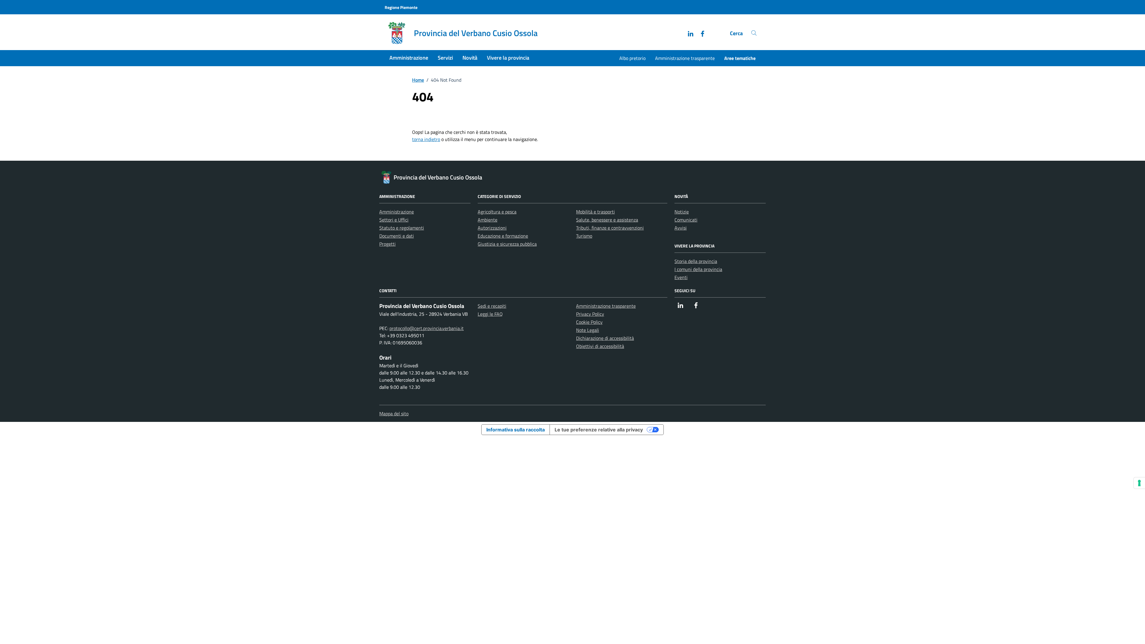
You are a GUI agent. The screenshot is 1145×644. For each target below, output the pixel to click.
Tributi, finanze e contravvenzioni (610, 227)
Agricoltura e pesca (497, 211)
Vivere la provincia (508, 58)
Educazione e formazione (503, 235)
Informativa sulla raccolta (515, 430)
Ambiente (487, 219)
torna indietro (426, 139)
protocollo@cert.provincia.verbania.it (426, 328)
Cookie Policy (589, 322)
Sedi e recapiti (492, 305)
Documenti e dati (396, 235)
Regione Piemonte (401, 7)
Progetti (387, 243)
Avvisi (680, 227)
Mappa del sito (394, 413)
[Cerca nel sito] (754, 33)
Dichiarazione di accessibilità (605, 338)
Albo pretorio (632, 58)
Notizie (681, 211)
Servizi (445, 58)
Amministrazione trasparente (685, 58)
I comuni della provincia (698, 269)
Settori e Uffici (394, 219)
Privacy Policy (590, 314)
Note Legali (587, 330)
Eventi (681, 277)
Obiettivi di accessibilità (600, 346)
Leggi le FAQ (490, 314)
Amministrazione (408, 58)
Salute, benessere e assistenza (607, 219)
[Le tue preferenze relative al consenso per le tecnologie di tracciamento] (1139, 483)
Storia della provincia (695, 261)
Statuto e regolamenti (401, 227)
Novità (469, 58)
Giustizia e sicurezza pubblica (507, 243)
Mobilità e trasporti (595, 211)
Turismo (584, 235)
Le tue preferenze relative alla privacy (599, 430)
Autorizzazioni (492, 227)
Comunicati (685, 219)
